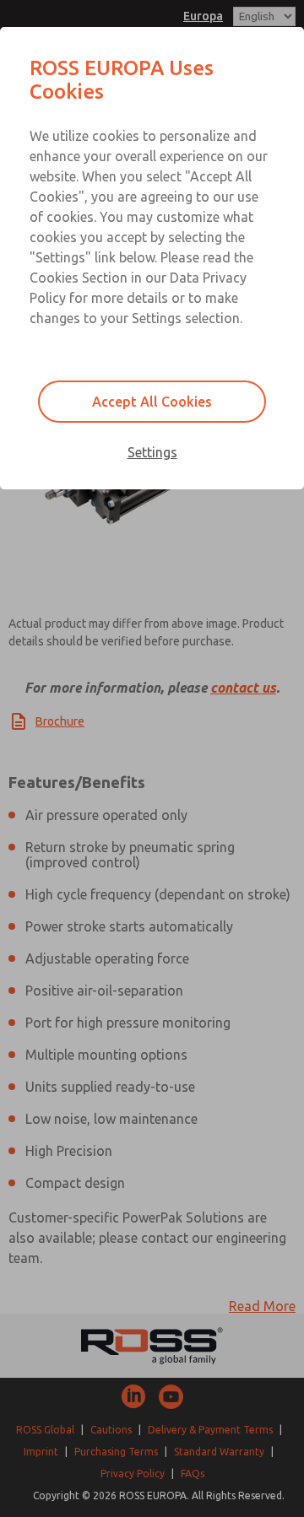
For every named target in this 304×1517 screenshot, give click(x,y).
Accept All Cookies (152, 401)
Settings (152, 452)
